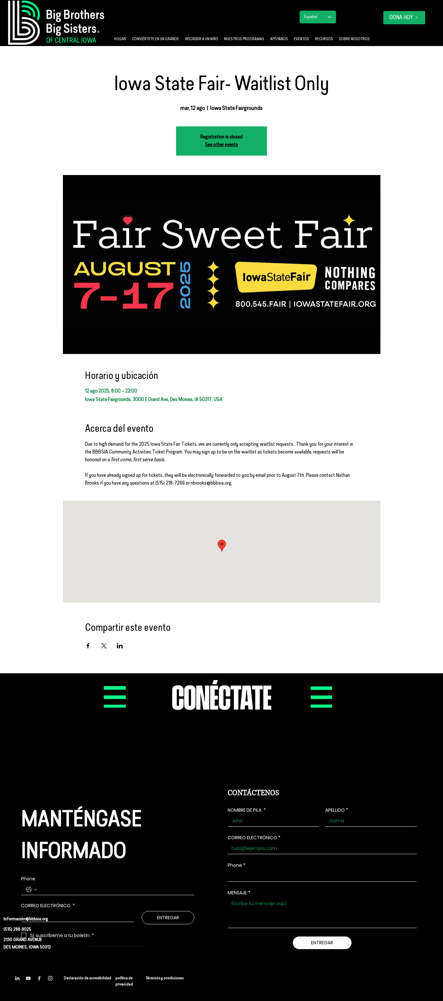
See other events (221, 144)
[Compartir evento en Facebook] (88, 645)
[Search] (268, 23)
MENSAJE (239, 893)
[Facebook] (39, 978)
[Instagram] (50, 978)
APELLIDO (336, 810)
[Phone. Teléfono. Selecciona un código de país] (31, 889)
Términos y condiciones (165, 978)
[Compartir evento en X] (104, 645)
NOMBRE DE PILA (247, 810)
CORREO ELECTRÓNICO (254, 838)
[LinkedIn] (17, 978)
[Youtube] (28, 978)
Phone (28, 879)
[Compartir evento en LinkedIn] (120, 645)
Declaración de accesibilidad (87, 978)
